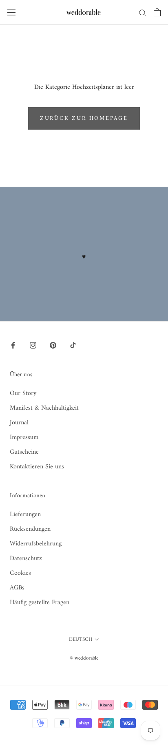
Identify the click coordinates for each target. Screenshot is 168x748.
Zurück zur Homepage (84, 118)
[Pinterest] (53, 345)
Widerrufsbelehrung (36, 544)
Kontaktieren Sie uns (37, 467)
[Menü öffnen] (11, 12)
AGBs (17, 588)
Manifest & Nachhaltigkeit (44, 408)
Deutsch (80, 639)
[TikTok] (73, 345)
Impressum (24, 437)
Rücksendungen (30, 529)
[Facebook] (13, 345)
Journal (19, 423)
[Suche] (142, 12)
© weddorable (84, 658)
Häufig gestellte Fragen (39, 602)
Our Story (23, 393)
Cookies (20, 573)
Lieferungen (25, 514)
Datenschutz (26, 558)
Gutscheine (24, 452)
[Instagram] (33, 345)
